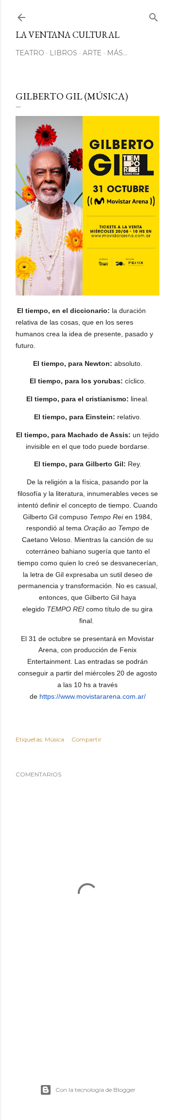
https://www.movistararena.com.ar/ (92, 696)
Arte (92, 53)
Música (54, 739)
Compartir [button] (86, 739)
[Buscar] (153, 15)
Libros (63, 53)
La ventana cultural (68, 34)
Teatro (30, 53)
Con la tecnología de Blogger (95, 1089)
